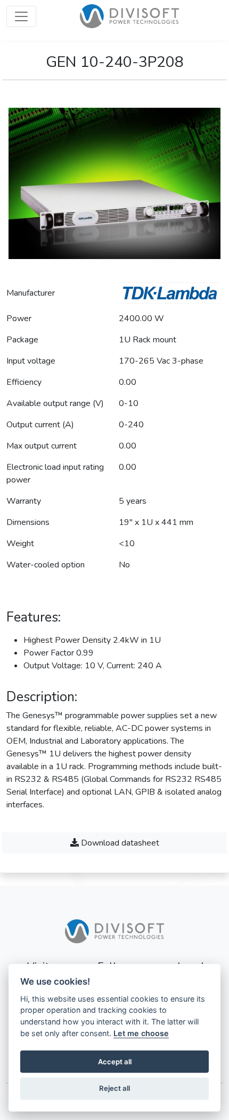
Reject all (114, 1088)
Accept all (115, 1061)
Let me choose (141, 1033)
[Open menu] (21, 16)
